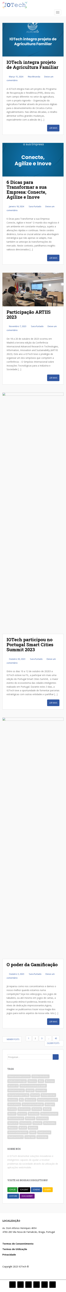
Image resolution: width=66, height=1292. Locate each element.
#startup (37, 1123)
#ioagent (50, 1104)
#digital (30, 1090)
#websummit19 (15, 1137)
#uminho (33, 1127)
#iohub (47, 1109)
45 (56, 1038)
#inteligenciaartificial (47, 1099)
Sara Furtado (35, 206)
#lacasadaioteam (49, 1113)
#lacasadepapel (15, 1118)
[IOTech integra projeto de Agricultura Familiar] (33, 39)
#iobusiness (24, 1109)
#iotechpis (33, 1113)
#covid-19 (13, 1085)
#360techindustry (40, 1076)
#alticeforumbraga (17, 1081)
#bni (41, 1081)
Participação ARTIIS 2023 (29, 314)
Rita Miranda (34, 76)
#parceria (12, 1123)
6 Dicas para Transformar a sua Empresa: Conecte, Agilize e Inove (27, 189)
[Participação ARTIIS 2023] (33, 289)
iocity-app (30, 1137)
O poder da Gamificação (32, 965)
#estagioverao (48, 1095)
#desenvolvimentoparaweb (33, 1085)
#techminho (49, 1123)
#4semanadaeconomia (19, 1076)
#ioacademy (14, 1104)
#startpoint (25, 1123)
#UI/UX (23, 1127)
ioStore (13, 1196)
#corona (50, 1081)
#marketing (42, 1118)
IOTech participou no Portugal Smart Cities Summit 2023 (30, 645)
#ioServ (11, 1113)
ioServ (48, 1189)
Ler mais (53, 128)
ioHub (12, 1189)
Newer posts (12, 1039)
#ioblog (12, 1109)
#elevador (41, 1090)
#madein (30, 1118)
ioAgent (24, 1189)
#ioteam (22, 1113)
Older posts (53, 1043)
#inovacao (30, 1099)
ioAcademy (27, 1196)
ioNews (36, 1189)
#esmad (35, 1095)
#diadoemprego (16, 1090)
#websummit (44, 1132)
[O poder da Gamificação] (33, 838)
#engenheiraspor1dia (18, 1095)
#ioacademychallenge (33, 1104)
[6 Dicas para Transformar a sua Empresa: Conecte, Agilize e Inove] (33, 159)
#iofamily (37, 1109)
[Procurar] (56, 1057)
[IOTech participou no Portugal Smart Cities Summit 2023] (33, 513)
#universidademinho (17, 1132)
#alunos (32, 1081)
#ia (21, 1099)
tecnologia (42, 1137)
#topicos (12, 1127)
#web (32, 1132)
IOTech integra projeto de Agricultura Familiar (32, 64)
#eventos (12, 1099)
